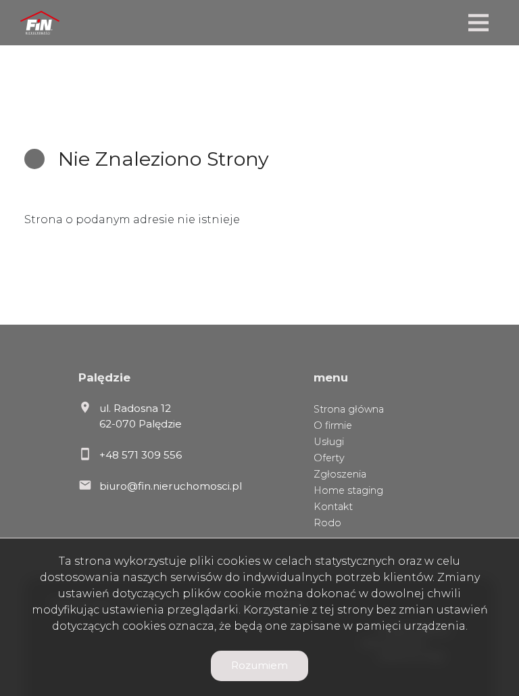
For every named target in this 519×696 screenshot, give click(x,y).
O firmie (333, 425)
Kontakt (333, 507)
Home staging (348, 490)
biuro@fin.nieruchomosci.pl (170, 486)
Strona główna (349, 409)
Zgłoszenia (340, 474)
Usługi (329, 442)
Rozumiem (259, 665)
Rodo (327, 523)
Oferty (329, 458)
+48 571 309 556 (140, 454)
